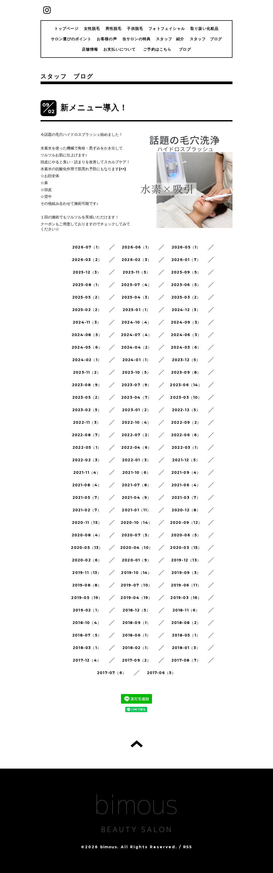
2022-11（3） (87, 422)
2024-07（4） (136, 334)
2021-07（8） (136, 485)
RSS (187, 847)
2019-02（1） (87, 610)
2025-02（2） (87, 309)
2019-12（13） (186, 560)
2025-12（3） (87, 272)
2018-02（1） (136, 647)
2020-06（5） (186, 535)
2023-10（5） (136, 372)
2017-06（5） (161, 672)
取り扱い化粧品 (204, 28)
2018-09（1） (136, 622)
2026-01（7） (186, 259)
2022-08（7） (87, 435)
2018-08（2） (186, 622)
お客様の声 (107, 38)
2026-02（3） (136, 259)
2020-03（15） (186, 547)
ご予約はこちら (159, 49)
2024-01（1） (136, 359)
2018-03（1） (87, 647)
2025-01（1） (137, 309)
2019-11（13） (86, 572)
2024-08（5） (87, 334)
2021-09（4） (186, 472)
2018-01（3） (186, 647)
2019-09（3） (186, 572)
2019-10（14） (136, 572)
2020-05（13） (87, 547)
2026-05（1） (186, 247)
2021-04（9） (136, 497)
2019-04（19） (136, 597)
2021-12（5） (186, 460)
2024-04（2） (136, 347)
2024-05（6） (87, 347)
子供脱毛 (135, 28)
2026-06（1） (136, 247)
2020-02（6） (87, 560)
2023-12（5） (186, 359)
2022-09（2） (186, 422)
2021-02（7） (87, 510)
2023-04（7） (136, 397)
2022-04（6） (136, 447)
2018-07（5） (87, 635)
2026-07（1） (87, 247)
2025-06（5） (186, 284)
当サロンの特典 (136, 38)
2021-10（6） (136, 472)
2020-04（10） (136, 547)
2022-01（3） (136, 460)
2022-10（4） (136, 422)
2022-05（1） (87, 447)
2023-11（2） (87, 372)
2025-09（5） (186, 272)
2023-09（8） (186, 372)
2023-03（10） (186, 397)
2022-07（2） (136, 435)
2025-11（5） (136, 272)
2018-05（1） (186, 635)
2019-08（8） (87, 585)
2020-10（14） (136, 522)
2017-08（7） (186, 660)
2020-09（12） (186, 522)
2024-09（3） (186, 322)
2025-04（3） (137, 297)
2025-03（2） (186, 297)
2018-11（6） (186, 610)
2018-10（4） (87, 622)
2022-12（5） (186, 409)
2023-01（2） (136, 409)
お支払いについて (119, 49)
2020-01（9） (136, 560)
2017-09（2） (136, 660)
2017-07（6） (111, 672)
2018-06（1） (136, 635)
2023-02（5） (87, 409)
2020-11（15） (87, 522)
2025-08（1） (87, 284)
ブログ (185, 49)
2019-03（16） (186, 597)
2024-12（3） (186, 309)
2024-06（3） (186, 334)
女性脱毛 (92, 28)
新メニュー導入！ (94, 107)
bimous (108, 847)
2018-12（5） (137, 610)
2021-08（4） (87, 485)
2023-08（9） (87, 384)
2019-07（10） (136, 585)
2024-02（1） (87, 359)
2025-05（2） (87, 297)
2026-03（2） (87, 259)
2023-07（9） (137, 384)
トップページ (66, 28)
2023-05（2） (87, 397)
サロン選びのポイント (71, 38)
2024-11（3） (87, 322)
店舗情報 (90, 49)
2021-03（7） (186, 497)
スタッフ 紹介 (170, 38)
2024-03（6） (186, 347)
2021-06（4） (186, 485)
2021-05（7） (87, 497)
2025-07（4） (136, 284)
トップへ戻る (137, 743)
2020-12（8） (186, 510)
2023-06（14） (186, 384)
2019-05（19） (86, 597)
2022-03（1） (186, 447)
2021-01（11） (136, 510)
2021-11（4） (87, 472)
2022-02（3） (87, 460)
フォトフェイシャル (166, 28)
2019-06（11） (186, 585)
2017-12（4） (87, 660)
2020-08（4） (87, 535)
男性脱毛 (114, 28)
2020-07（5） (137, 535)
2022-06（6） (186, 435)
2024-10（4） (136, 322)
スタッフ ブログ (206, 38)
